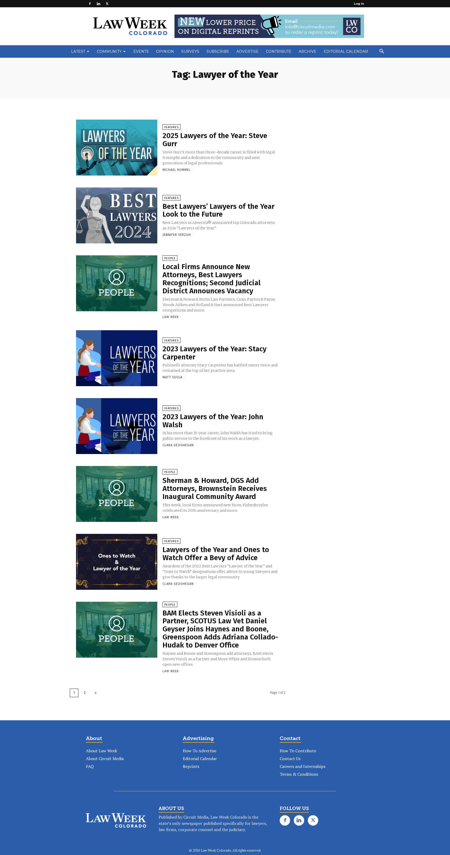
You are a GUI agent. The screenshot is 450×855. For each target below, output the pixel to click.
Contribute (278, 51)
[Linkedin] (98, 3)
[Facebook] (90, 3)
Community (109, 51)
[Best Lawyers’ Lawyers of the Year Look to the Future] (116, 215)
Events (141, 51)
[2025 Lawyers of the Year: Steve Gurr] (116, 148)
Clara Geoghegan (178, 445)
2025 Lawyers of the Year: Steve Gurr (214, 139)
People (170, 258)
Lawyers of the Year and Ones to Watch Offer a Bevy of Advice (215, 553)
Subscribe (218, 51)
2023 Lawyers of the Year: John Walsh (212, 420)
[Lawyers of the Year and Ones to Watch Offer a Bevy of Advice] (116, 562)
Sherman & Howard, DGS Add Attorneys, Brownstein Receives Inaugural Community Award (214, 488)
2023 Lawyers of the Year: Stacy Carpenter (214, 353)
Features (171, 127)
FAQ (90, 766)
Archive (307, 51)
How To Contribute (298, 751)
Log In (359, 3)
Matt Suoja (172, 377)
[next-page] (95, 693)
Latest (78, 51)
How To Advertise (199, 751)
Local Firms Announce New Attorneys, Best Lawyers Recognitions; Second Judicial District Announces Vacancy (211, 278)
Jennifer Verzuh (176, 235)
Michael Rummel (176, 170)
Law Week (170, 317)
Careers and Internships (302, 766)
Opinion (165, 51)
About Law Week (101, 751)
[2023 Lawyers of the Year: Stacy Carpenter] (116, 358)
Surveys (190, 51)
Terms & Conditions (299, 774)
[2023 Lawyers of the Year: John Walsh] (116, 426)
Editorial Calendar (346, 51)
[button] (381, 52)
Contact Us (290, 758)
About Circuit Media (105, 758)
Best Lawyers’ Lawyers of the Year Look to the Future (218, 210)
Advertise (247, 51)
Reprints (191, 766)
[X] (107, 3)
